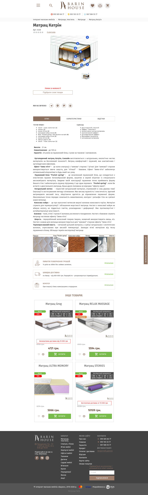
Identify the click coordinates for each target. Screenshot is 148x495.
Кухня (63, 469)
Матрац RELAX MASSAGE (94, 303)
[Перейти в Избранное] (92, 6)
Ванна (63, 475)
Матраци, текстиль (65, 440)
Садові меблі (66, 463)
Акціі (63, 478)
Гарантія (82, 445)
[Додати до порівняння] (42, 354)
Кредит (82, 448)
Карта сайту (84, 461)
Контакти (83, 458)
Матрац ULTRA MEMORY (53, 365)
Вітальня (64, 466)
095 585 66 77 (105, 439)
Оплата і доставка (86, 451)
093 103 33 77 (105, 442)
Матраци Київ (74, 491)
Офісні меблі (66, 453)
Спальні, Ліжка (67, 444)
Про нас (82, 439)
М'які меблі (66, 447)
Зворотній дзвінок (105, 451)
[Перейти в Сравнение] (100, 6)
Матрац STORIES (94, 365)
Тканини (64, 456)
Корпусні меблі (67, 450)
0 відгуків (51, 32)
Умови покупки (85, 464)
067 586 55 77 (105, 445)
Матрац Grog (54, 303)
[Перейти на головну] (74, 5)
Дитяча (64, 460)
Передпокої (66, 472)
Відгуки (82, 455)
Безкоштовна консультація (146, 249)
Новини (82, 442)
